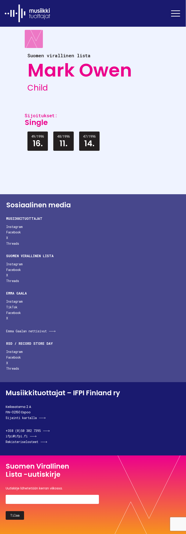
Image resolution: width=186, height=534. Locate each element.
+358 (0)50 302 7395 (23, 431)
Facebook (13, 232)
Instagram (14, 227)
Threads (12, 243)
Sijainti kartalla (21, 418)
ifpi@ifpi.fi (17, 436)
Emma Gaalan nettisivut (26, 331)
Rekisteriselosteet (22, 442)
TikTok (11, 307)
